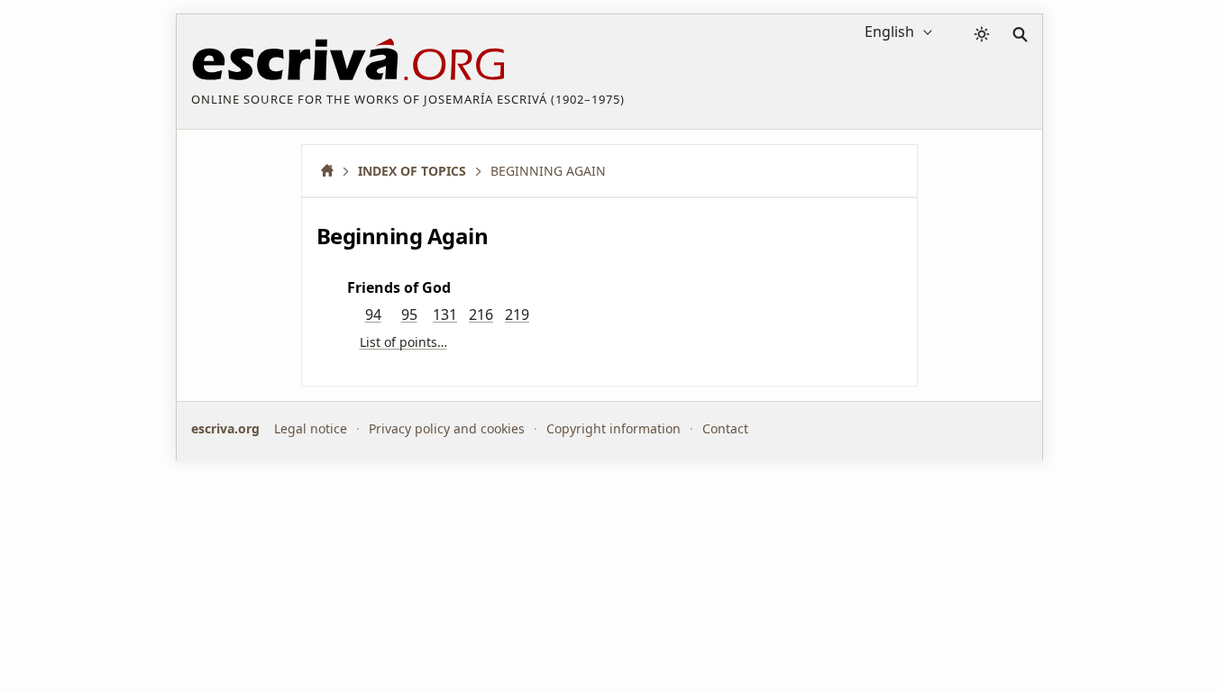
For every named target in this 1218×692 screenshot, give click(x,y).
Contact (725, 428)
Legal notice (310, 428)
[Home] (333, 170)
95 (409, 314)
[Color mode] (981, 34)
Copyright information (613, 428)
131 (445, 314)
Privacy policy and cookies (447, 428)
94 (373, 314)
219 (517, 314)
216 (481, 314)
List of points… (403, 342)
